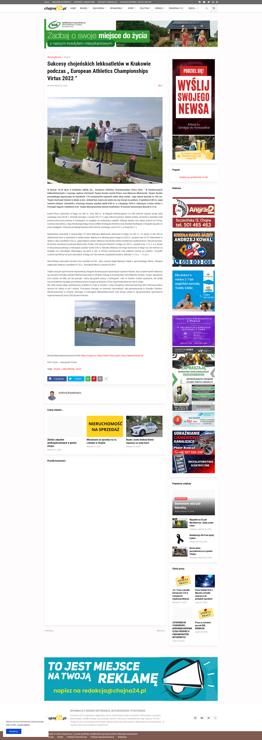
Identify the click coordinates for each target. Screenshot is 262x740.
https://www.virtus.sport (108, 355)
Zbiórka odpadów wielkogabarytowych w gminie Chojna (62, 442)
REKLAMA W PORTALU (61, 2)
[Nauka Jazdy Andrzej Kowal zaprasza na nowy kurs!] (144, 426)
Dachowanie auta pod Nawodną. (187, 505)
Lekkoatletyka (68, 369)
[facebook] (200, 2)
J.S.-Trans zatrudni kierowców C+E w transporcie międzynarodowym (181, 594)
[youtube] (204, 2)
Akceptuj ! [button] (13, 731)
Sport (78, 369)
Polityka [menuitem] (144, 8)
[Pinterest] (94, 378)
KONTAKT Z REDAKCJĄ (107, 2)
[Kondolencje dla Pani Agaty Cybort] (180, 539)
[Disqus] (105, 505)
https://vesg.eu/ (88, 355)
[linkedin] (217, 2)
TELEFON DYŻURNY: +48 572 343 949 (135, 2)
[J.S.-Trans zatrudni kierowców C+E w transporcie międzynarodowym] (182, 581)
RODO (60, 737)
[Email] (100, 378)
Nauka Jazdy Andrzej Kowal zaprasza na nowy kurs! (140, 441)
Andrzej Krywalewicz (70, 392)
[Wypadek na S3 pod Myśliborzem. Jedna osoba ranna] (180, 523)
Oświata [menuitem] (159, 8)
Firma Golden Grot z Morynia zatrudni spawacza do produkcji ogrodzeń (204, 594)
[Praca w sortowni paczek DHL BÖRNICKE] (205, 613)
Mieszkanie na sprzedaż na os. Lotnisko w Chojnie (102, 441)
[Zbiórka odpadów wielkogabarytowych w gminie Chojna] (65, 426)
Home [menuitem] (73, 8)
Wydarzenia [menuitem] (116, 8)
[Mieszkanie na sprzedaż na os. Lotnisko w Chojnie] (105, 426)
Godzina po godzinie (188, 177)
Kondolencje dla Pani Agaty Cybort (202, 537)
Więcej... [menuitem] (193, 8)
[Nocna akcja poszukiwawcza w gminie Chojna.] (180, 552)
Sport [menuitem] (131, 8)
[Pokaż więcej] (106, 378)
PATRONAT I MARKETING (84, 2)
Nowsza (50, 630)
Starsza (160, 630)
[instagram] (213, 2)
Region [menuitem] (83, 8)
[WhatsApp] (88, 378)
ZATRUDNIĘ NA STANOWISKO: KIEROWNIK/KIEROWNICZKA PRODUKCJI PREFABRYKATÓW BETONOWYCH (182, 630)
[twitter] (209, 2)
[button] (206, 8)
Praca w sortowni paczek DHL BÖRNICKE (203, 625)
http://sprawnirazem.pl (132, 355)
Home (46, 2)
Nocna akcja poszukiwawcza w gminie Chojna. (201, 551)
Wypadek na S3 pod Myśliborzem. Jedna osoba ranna (201, 522)
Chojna (66, 57)
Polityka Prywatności (77, 737)
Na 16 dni (203, 177)
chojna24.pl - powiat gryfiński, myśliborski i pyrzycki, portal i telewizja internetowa (99, 734)
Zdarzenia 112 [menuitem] (176, 8)
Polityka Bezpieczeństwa (102, 737)
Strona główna (54, 57)
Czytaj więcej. (23, 725)
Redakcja (122, 737)
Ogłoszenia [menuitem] (98, 8)
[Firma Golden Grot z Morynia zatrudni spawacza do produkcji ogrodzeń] (205, 581)
